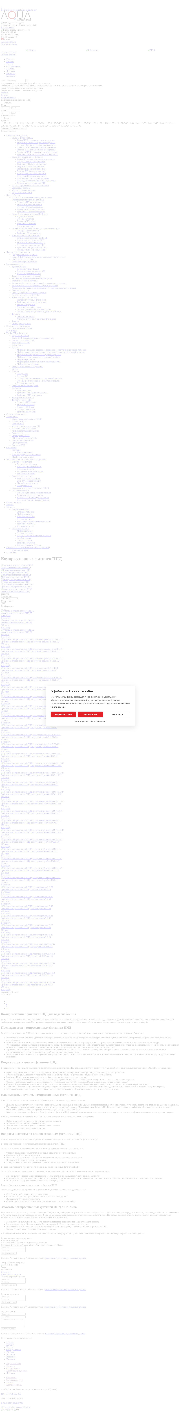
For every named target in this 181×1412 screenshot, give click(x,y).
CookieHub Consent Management (95, 721)
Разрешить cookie (63, 714)
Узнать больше (58, 706)
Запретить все (90, 714)
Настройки (117, 714)
